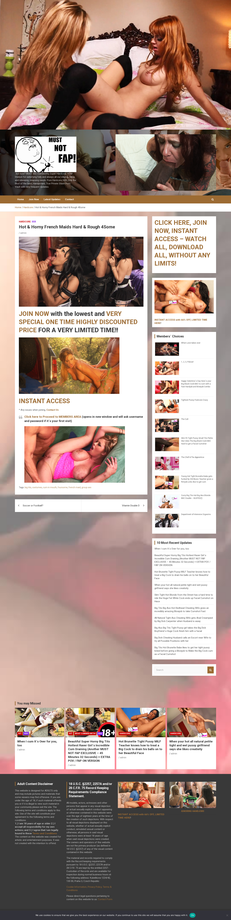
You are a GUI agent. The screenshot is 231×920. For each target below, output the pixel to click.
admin (23, 233)
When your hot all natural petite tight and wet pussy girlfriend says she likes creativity (191, 745)
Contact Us (52, 409)
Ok (192, 915)
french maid (75, 487)
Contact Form (105, 899)
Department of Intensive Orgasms (196, 514)
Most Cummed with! (85, 733)
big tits (28, 487)
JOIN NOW (34, 313)
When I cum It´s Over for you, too (171, 548)
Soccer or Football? (33, 505)
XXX (34, 221)
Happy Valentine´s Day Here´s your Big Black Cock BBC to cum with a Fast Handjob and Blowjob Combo (196, 384)
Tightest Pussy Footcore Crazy (194, 400)
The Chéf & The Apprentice (192, 457)
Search (210, 670)
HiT (20, 733)
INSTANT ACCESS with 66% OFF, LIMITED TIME (180, 319)
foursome (63, 487)
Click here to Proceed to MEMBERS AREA (52, 417)
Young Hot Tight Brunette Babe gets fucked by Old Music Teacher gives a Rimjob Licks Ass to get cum (197, 479)
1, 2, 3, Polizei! (187, 362)
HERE (157, 323)
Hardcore (25, 221)
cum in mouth (50, 487)
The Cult (184, 419)
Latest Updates (52, 199)
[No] (227, 915)
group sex (86, 487)
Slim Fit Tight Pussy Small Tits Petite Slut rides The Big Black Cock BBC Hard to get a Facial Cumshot (197, 441)
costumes (37, 487)
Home (20, 199)
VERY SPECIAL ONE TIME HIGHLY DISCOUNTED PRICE (78, 322)
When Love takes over (190, 343)
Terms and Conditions (44, 833)
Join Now (34, 199)
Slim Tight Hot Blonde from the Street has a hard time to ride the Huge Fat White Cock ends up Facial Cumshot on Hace (183, 598)
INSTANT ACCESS (44, 401)
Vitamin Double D (131, 505)
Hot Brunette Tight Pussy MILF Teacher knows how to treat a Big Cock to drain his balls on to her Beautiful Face (182, 575)
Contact (69, 199)
